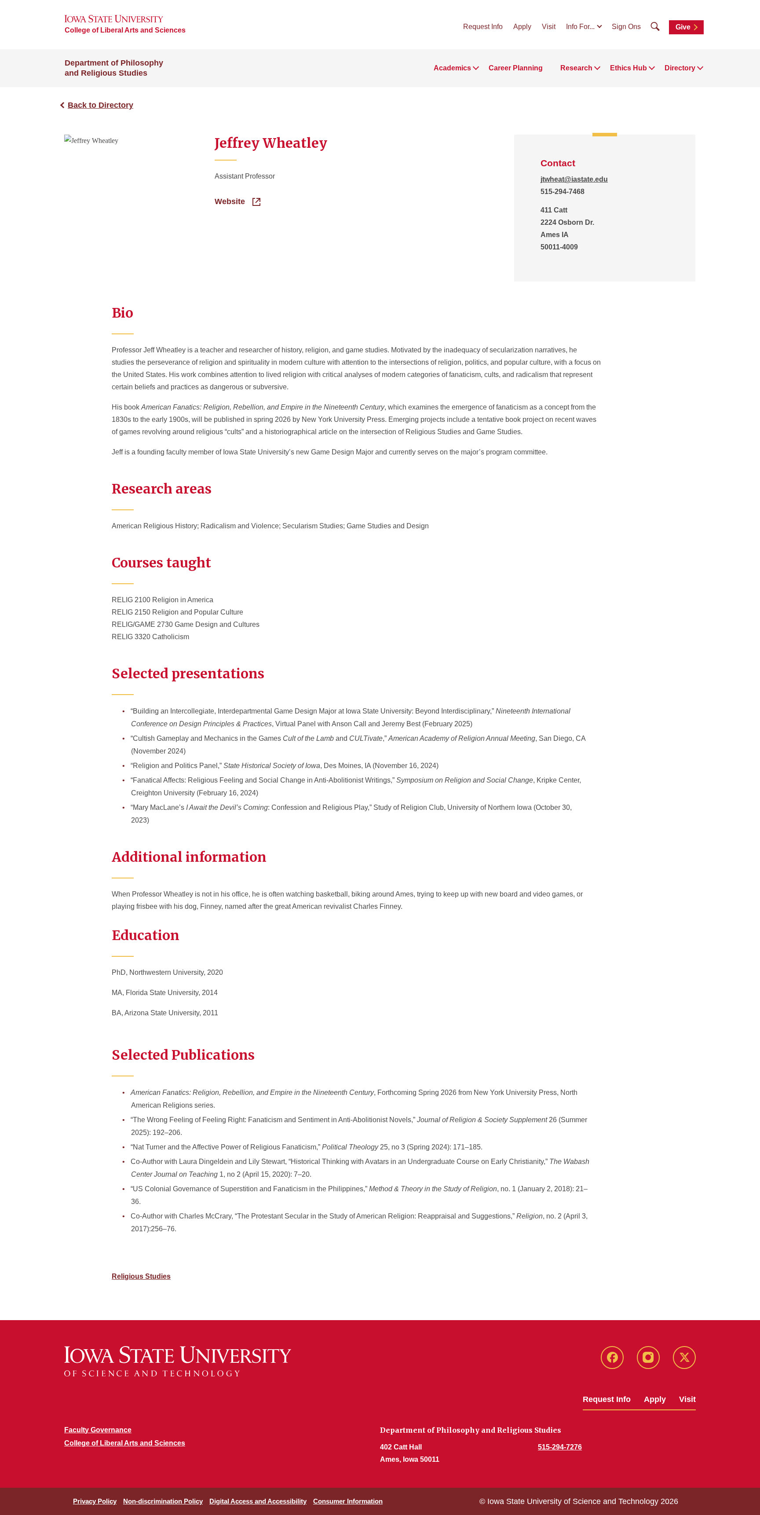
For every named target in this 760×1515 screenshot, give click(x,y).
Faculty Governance (98, 1430)
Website (231, 201)
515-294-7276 (560, 1447)
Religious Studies (141, 1276)
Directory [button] (680, 68)
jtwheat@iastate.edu (574, 179)
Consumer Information (348, 1501)
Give (683, 27)
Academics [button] (452, 68)
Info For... (580, 26)
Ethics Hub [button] (628, 68)
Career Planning (516, 68)
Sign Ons (626, 26)
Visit (548, 26)
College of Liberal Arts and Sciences (125, 30)
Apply (522, 26)
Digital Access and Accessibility (258, 1501)
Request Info (483, 26)
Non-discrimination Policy (163, 1501)
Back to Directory (100, 105)
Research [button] (576, 68)
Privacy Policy (95, 1501)
